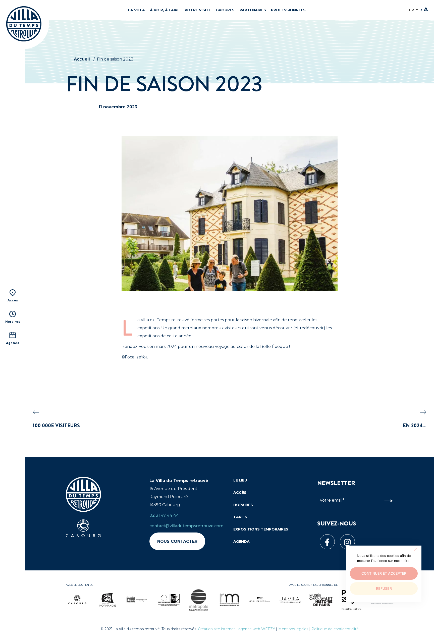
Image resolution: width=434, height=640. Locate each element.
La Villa (136, 10)
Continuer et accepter (383, 573)
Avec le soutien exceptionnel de (313, 584)
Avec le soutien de (79, 584)
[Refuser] (415, 549)
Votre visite (198, 10)
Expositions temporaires (260, 529)
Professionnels (288, 10)
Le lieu (240, 480)
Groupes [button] (225, 10)
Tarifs (240, 517)
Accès (239, 492)
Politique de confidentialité (335, 629)
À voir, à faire (165, 10)
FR (412, 10)
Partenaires (253, 10)
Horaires (243, 505)
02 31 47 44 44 (164, 515)
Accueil (82, 59)
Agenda (241, 541)
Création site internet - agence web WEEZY (236, 629)
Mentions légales (293, 629)
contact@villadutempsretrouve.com (186, 525)
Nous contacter (177, 541)
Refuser (384, 588)
